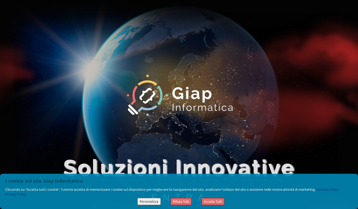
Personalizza (149, 201)
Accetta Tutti (213, 201)
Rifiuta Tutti (181, 201)
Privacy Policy (15, 194)
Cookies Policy (327, 189)
